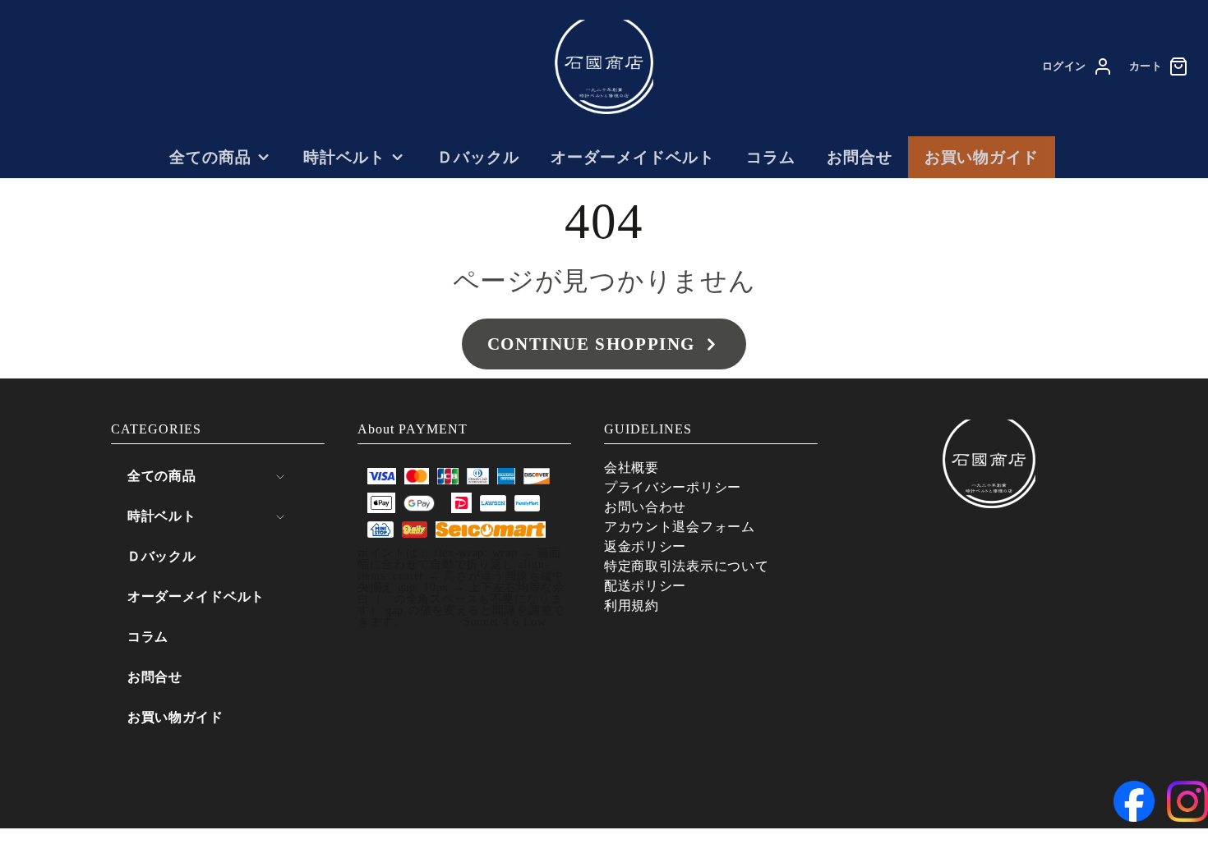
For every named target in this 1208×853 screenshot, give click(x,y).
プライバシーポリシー (672, 487)
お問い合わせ (645, 507)
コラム (770, 157)
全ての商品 (210, 157)
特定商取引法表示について (686, 566)
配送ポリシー (645, 586)
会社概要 (631, 468)
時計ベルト (344, 157)
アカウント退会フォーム (679, 527)
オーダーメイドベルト (633, 157)
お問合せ (859, 157)
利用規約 (631, 605)
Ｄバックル (478, 157)
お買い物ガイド (982, 157)
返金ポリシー (645, 546)
